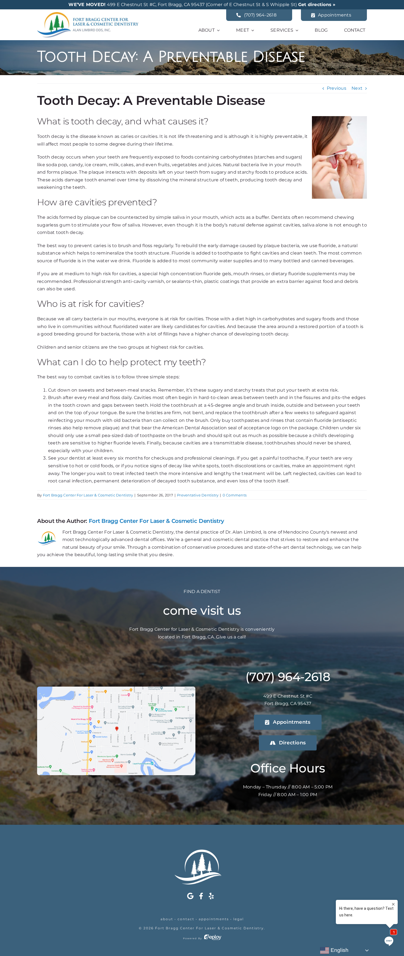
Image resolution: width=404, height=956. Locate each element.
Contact (186, 919)
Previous (336, 88)
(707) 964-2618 (287, 676)
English (338, 950)
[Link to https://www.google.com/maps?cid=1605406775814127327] (190, 896)
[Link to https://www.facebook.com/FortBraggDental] (201, 896)
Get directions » (317, 4)
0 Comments (235, 495)
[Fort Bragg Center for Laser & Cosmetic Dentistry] (87, 14)
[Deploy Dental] (212, 938)
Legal (238, 919)
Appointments (214, 919)
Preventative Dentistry (197, 495)
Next (357, 88)
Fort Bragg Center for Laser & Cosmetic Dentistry (209, 928)
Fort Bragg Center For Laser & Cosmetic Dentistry (88, 495)
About (167, 919)
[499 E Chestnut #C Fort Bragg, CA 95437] (116, 688)
